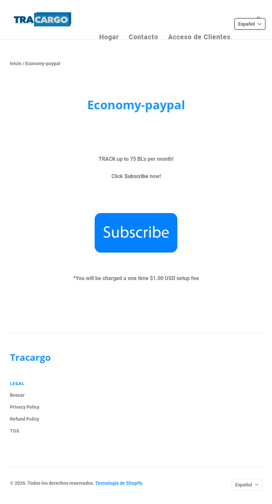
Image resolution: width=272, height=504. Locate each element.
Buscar (17, 395)
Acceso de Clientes (199, 20)
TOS (14, 431)
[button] (250, 24)
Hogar (109, 20)
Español (243, 484)
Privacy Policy (24, 407)
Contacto (143, 20)
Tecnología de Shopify (118, 483)
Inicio (16, 63)
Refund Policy (24, 419)
